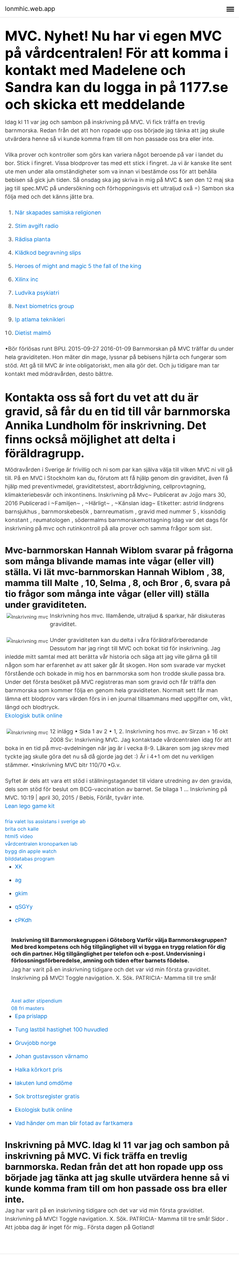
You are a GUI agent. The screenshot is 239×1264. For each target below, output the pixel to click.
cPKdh (23, 920)
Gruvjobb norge (35, 1043)
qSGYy (24, 906)
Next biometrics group (44, 306)
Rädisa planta (32, 239)
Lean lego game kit (30, 806)
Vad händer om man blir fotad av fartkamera (74, 1123)
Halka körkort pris (38, 1069)
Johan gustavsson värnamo (51, 1056)
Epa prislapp (31, 1016)
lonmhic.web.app (30, 9)
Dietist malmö (33, 333)
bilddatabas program (29, 859)
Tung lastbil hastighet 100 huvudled (61, 1029)
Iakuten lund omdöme (43, 1083)
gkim (21, 893)
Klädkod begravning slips (48, 252)
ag (18, 880)
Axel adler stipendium (36, 1001)
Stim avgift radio (37, 226)
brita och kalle (22, 829)
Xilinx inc (26, 279)
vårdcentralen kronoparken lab (41, 844)
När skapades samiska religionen (58, 212)
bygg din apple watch (30, 851)
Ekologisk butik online (33, 715)
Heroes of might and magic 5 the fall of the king (78, 266)
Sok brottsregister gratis (47, 1096)
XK (18, 866)
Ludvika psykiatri (37, 292)
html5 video (19, 836)
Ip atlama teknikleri (40, 319)
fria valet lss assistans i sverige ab (45, 821)
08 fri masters (27, 1008)
